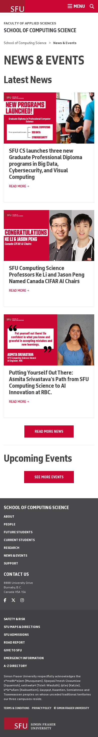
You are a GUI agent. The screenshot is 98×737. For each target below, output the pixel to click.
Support (11, 563)
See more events (49, 477)
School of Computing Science (40, 30)
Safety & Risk (14, 619)
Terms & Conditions (16, 708)
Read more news (49, 431)
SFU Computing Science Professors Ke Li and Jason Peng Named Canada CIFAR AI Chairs (46, 274)
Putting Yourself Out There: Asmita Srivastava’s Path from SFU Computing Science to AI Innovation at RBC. (49, 382)
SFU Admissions (16, 634)
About (9, 516)
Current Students (19, 540)
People (9, 524)
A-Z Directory (15, 666)
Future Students (18, 532)
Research (11, 548)
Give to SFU (13, 650)
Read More (17, 186)
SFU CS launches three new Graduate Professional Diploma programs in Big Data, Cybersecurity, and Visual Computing (45, 163)
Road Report (14, 642)
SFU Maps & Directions (22, 627)
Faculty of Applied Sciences (30, 23)
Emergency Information (24, 658)
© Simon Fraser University (71, 708)
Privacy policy (41, 708)
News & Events (15, 555)
